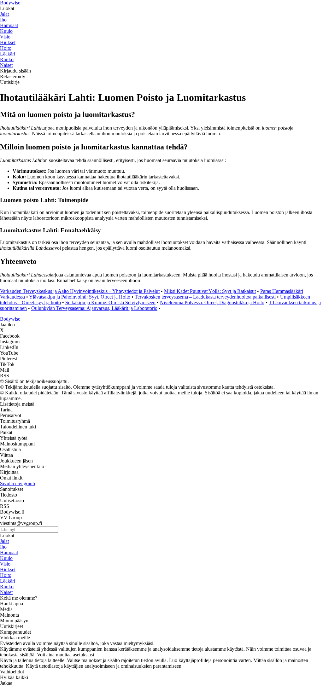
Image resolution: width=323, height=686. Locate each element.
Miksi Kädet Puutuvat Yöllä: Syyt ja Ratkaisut (210, 291)
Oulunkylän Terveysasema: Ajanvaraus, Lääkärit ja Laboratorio (94, 308)
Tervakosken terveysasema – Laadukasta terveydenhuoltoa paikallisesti (205, 296)
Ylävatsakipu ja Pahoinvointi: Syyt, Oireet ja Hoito (79, 296)
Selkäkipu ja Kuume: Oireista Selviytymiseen (110, 302)
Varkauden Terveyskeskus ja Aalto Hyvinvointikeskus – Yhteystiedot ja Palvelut (80, 291)
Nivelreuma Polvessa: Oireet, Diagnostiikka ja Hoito (212, 302)
